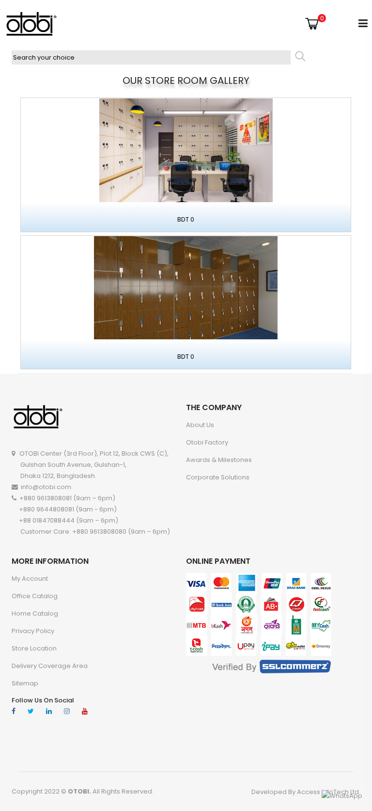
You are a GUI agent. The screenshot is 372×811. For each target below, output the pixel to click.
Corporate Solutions (217, 477)
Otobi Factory (207, 442)
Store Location (34, 648)
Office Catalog (35, 596)
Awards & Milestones (219, 459)
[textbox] (151, 57)
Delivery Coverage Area (50, 665)
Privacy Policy (33, 631)
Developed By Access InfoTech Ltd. (305, 791)
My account (30, 578)
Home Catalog (35, 613)
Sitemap (25, 683)
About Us (200, 424)
